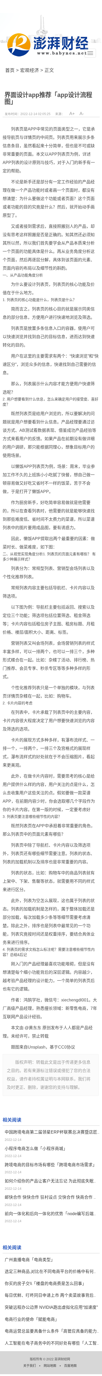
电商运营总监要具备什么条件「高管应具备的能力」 (53, 1331)
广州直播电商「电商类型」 (30, 1260)
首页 (10, 70)
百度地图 (70, 1366)
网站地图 (50, 1366)
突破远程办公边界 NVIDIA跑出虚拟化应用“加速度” (51, 1307)
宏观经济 (29, 70)
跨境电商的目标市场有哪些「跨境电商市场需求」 (51, 1165)
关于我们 (30, 1366)
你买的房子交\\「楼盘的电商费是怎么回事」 (45, 1283)
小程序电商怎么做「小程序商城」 (36, 1148)
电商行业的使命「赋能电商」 (32, 1319)
